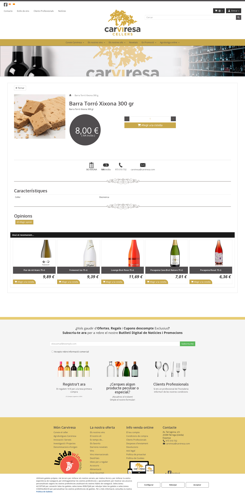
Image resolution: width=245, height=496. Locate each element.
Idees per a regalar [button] (99, 461)
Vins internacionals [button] (99, 454)
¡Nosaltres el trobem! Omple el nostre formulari (122, 398)
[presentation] (17, 262)
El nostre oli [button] (95, 436)
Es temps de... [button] (96, 439)
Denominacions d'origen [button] (65, 447)
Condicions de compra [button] (137, 436)
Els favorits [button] (95, 443)
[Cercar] (238, 17)
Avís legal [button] (130, 450)
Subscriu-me (187, 343)
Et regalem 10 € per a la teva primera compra (74, 390)
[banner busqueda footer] (122, 369)
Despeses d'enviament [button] (137, 443)
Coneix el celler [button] (61, 432)
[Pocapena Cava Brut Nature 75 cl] (166, 253)
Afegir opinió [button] (25, 222)
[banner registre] (74, 369)
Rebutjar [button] (173, 485)
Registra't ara (74, 384)
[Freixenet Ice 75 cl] (78, 253)
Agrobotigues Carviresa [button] (65, 436)
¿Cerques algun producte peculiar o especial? (122, 388)
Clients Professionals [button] (136, 439)
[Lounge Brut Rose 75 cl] (122, 253)
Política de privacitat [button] (136, 454)
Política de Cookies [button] (135, 458)
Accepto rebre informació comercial (71, 351)
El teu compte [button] (133, 432)
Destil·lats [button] (94, 458)
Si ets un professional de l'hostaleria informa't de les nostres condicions (171, 390)
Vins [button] (92, 450)
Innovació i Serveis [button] (62, 439)
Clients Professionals (171, 384)
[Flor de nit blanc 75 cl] (34, 253)
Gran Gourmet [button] (97, 472)
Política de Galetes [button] (44, 491)
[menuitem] (11, 4)
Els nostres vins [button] (97, 432)
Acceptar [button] (197, 485)
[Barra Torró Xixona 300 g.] (39, 116)
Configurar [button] (149, 485)
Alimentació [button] (95, 469)
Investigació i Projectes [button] (65, 443)
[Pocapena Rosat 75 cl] (210, 253)
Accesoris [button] (94, 465)
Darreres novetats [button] (99, 447)
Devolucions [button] (132, 447)
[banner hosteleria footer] (171, 369)
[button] (5, 5)
